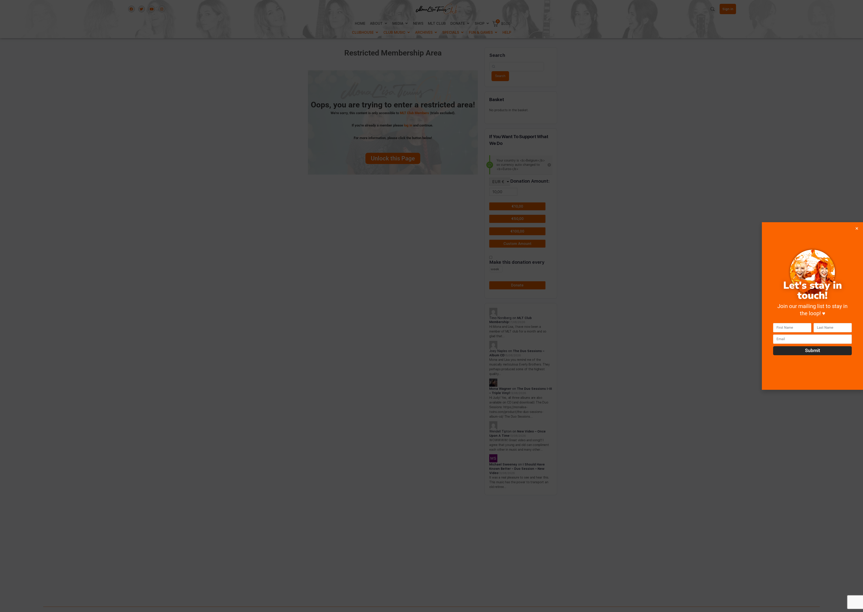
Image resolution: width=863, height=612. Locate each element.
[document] (431, 306)
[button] (857, 228)
